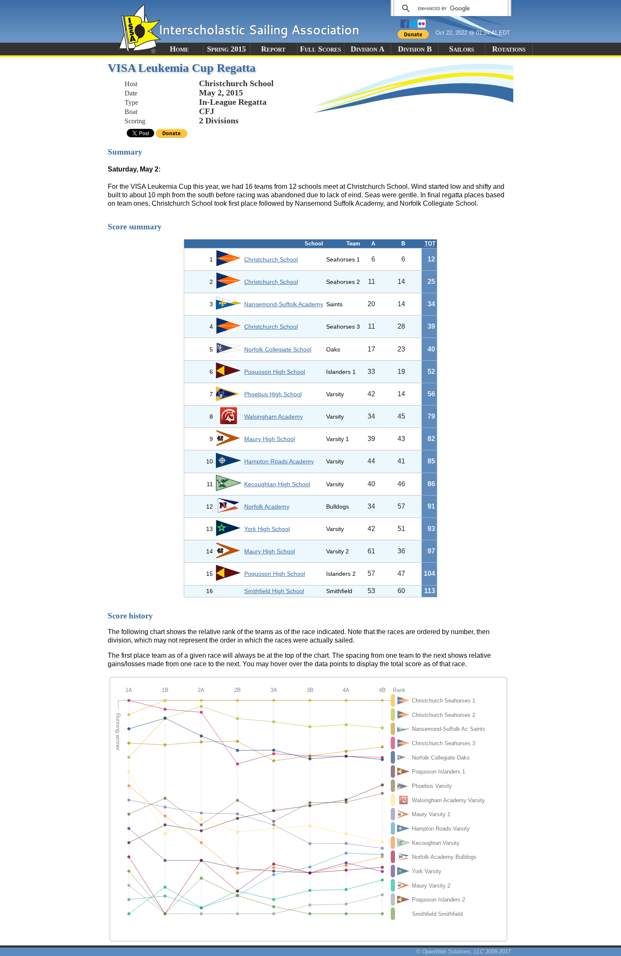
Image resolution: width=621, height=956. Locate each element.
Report (273, 49)
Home (179, 49)
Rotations (509, 49)
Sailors (461, 49)
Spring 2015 (226, 49)
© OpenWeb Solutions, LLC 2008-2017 (463, 951)
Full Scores (320, 49)
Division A (367, 49)
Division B (415, 49)
